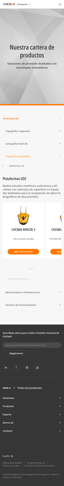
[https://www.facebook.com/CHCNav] (16, 367)
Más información (23, 251)
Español (6, 456)
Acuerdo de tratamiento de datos (40, 465)
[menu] (60, 4)
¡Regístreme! (16, 353)
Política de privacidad (12, 462)
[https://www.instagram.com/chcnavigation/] (27, 367)
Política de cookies (11, 465)
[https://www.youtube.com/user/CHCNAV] (37, 367)
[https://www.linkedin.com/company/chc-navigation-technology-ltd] (6, 367)
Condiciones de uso (36, 462)
